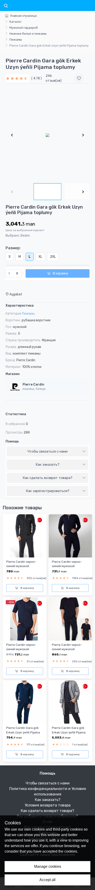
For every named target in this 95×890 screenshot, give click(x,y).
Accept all (47, 880)
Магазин (13, 374)
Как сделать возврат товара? (47, 478)
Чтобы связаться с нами (47, 451)
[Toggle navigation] (6, 6)
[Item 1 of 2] (47, 135)
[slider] (17, 78)
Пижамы (15, 39)
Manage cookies (47, 866)
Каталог (15, 21)
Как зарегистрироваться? (47, 491)
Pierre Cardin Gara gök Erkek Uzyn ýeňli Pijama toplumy (23, 732)
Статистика (16, 414)
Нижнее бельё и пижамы (28, 33)
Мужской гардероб (23, 27)
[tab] (47, 451)
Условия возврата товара (48, 805)
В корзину (60, 273)
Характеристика (20, 306)
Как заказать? (47, 464)
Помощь (12, 441)
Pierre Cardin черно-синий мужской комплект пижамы (21, 566)
